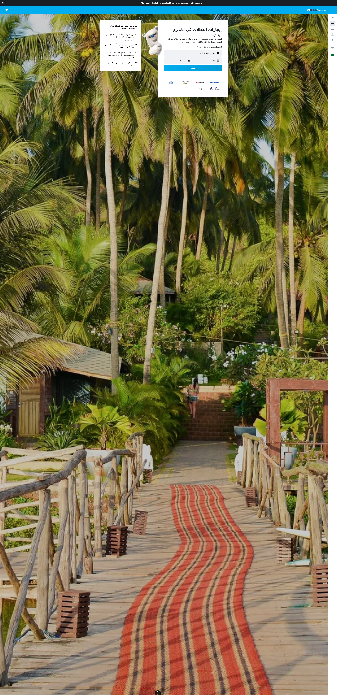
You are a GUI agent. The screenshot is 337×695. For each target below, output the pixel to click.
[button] (3, 3)
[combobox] (208, 47)
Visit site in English (149, 3)
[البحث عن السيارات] (332, 29)
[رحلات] (332, 47)
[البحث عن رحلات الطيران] (332, 18)
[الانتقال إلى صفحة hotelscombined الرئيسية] (317, 10)
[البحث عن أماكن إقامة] (332, 23)
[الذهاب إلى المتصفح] (332, 40)
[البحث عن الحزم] (332, 34)
